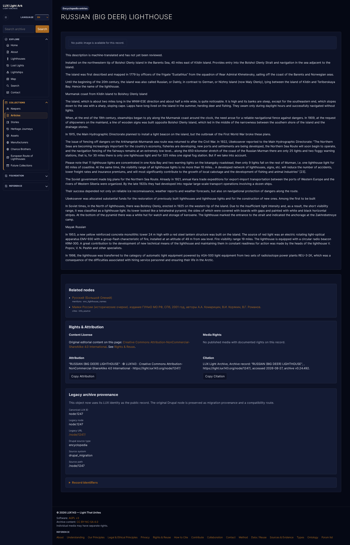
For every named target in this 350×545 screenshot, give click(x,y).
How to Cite (181, 537)
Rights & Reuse (124, 347)
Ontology (312, 537)
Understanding (76, 537)
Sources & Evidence (281, 537)
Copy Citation (215, 376)
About (60, 537)
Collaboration (215, 537)
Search (42, 29)
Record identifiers (85, 482)
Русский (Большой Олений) (92, 297)
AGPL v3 (74, 517)
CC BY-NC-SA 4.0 (87, 521)
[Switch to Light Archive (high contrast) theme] (6, 17)
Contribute (197, 537)
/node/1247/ (77, 434)
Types (300, 537)
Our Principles (96, 537)
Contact (231, 537)
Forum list (327, 537)
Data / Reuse (259, 537)
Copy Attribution (82, 376)
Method (243, 537)
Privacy (145, 537)
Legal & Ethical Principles (122, 537)
